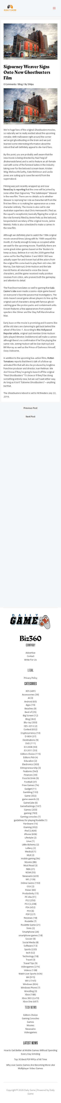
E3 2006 (28, 747)
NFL (27, 879)
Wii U (27, 980)
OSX (29, 886)
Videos (27, 970)
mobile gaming (28, 858)
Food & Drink (29, 778)
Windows (27, 984)
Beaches (29, 708)
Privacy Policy (30, 678)
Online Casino (27, 883)
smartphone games (28, 935)
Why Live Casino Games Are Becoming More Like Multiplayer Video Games (30, 1067)
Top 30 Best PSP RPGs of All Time (30, 1059)
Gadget (28, 789)
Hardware (28, 823)
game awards (29, 799)
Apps (28, 705)
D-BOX (28, 736)
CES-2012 (29, 726)
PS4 (27, 907)
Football (28, 782)
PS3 (27, 904)
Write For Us (30, 659)
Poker (28, 890)
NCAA (28, 872)
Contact (30, 656)
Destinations (29, 740)
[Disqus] (30, 465)
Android (28, 701)
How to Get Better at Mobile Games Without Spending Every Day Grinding (30, 1052)
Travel (29, 959)
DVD (27, 743)
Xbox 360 (26, 998)
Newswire (28, 876)
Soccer (28, 939)
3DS (27, 691)
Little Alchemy (29, 844)
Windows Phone (29, 987)
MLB (29, 855)
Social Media (29, 942)
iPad (27, 830)
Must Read (29, 865)
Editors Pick (29, 757)
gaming (27, 813)
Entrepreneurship (29, 768)
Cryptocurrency (28, 733)
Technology (28, 956)
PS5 (29, 911)
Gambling (27, 792)
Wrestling (29, 991)
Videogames (27, 966)
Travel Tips (29, 963)
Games (27, 809)
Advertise (30, 652)
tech (28, 952)
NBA (28, 869)
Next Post (30, 416)
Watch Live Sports (27, 973)
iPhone (27, 834)
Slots (29, 928)
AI (29, 698)
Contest (27, 729)
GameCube (29, 802)
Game (27, 795)
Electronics (27, 764)
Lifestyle (29, 837)
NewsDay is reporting (14, 189)
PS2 (27, 900)
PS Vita (28, 897)
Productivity (28, 893)
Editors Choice (28, 754)
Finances (28, 775)
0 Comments (10, 84)
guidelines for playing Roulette (29, 820)
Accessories (28, 694)
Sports (27, 949)
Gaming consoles (28, 816)
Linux (28, 841)
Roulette (29, 921)
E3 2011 (28, 750)
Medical (29, 851)
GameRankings (27, 806)
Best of (28, 712)
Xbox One (27, 1001)
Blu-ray (27, 722)
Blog (20, 84)
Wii (27, 977)
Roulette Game (28, 925)
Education (29, 761)
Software (28, 945)
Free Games (28, 785)
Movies (28, 862)
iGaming (28, 827)
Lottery (29, 848)
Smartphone (28, 932)
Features (27, 771)
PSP (27, 914)
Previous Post (30, 408)
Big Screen (28, 715)
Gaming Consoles (30, 1018)
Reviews (28, 918)
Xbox (27, 994)
